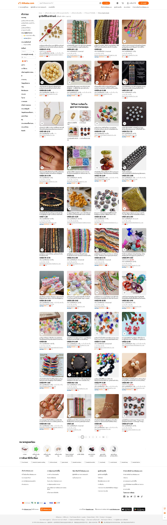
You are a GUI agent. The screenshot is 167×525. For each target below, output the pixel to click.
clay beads (102, 462)
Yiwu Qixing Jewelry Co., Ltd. (74, 94)
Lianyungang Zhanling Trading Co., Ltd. (77, 388)
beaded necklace (77, 462)
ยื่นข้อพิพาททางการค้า (104, 481)
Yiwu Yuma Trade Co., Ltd (101, 306)
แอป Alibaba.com (115, 509)
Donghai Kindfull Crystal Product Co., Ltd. (78, 345)
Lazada (83, 517)
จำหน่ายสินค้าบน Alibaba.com (131, 474)
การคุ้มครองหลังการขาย (53, 484)
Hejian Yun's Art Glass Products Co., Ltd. (105, 135)
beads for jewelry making (39, 462)
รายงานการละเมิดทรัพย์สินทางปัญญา (108, 487)
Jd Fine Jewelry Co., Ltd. (101, 263)
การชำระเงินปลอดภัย (53, 474)
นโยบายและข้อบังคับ (52, 492)
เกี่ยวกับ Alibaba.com (27, 470)
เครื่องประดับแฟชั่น (76, 13)
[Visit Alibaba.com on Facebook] (124, 496)
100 (103, 437)
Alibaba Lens (27, 509)
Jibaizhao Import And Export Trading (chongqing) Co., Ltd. (79, 222)
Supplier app (90, 509)
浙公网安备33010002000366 (112, 522)
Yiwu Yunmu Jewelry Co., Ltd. (130, 55)
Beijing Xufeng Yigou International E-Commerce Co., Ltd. (51, 347)
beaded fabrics (136, 462)
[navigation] (28, 225)
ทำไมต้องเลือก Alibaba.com (29, 474)
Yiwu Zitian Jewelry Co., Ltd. (129, 135)
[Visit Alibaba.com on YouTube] (138, 496)
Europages (109, 517)
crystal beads (113, 462)
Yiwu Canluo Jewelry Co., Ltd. (130, 96)
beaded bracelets (90, 462)
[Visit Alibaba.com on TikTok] (142, 496)
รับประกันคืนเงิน (51, 477)
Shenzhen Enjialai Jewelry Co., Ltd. (131, 265)
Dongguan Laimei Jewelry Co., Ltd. (131, 429)
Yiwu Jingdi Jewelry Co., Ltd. (74, 55)
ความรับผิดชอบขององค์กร (29, 481)
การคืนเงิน (101, 484)
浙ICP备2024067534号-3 (128, 522)
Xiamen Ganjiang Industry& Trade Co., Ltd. (105, 55)
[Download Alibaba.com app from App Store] (126, 509)
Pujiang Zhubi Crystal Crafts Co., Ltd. (104, 347)
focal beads (25, 462)
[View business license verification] (99, 522)
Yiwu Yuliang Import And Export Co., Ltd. (132, 222)
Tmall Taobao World (75, 517)
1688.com (65, 517)
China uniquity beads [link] (103, 13)
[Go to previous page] (79, 437)
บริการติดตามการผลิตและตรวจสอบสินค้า (56, 488)
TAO (97, 517)
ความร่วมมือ (126, 489)
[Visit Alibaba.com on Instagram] (135, 496)
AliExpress (58, 517)
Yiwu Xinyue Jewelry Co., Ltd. (102, 179)
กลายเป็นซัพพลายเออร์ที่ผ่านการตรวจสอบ (133, 485)
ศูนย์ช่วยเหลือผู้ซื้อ (103, 474)
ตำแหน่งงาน (25, 484)
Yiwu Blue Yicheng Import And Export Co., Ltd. (106, 222)
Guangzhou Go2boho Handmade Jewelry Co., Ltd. (51, 427)
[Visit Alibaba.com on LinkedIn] (128, 496)
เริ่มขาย (125, 477)
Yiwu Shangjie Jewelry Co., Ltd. (47, 386)
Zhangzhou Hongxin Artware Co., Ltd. (77, 181)
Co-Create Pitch (26, 477)
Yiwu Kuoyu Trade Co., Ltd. (74, 429)
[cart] (123, 3)
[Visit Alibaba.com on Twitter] (131, 496)
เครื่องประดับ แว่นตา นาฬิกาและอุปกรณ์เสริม (57, 13)
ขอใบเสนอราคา (77, 477)
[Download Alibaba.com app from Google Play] (139, 509)
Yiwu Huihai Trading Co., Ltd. (47, 135)
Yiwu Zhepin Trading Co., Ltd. (129, 179)
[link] (164, 508)
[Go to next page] (106, 437)
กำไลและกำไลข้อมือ (89, 13)
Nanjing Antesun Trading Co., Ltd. (76, 306)
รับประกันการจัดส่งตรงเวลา (54, 481)
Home (40, 13)
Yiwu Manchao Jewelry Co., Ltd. (47, 222)
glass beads (65, 462)
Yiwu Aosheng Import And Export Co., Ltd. (133, 345)
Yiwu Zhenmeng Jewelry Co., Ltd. (48, 181)
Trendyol (102, 517)
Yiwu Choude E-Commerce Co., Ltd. (131, 306)
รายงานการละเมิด (103, 491)
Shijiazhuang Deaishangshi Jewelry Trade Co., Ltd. (51, 54)
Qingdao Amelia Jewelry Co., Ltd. (103, 94)
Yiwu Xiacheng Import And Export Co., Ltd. (133, 388)
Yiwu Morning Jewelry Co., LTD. (75, 263)
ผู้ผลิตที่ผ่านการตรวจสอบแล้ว (80, 474)
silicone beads (53, 462)
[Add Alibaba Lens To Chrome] (46, 509)
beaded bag (125, 462)
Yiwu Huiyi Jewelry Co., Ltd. (46, 304)
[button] (100, 3)
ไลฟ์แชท (100, 477)
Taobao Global (90, 517)
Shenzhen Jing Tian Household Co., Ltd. (105, 388)
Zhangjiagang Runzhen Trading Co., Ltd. (50, 263)
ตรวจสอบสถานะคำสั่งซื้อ (130, 481)
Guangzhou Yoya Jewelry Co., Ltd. (48, 94)
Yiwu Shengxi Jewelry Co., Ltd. (102, 429)
